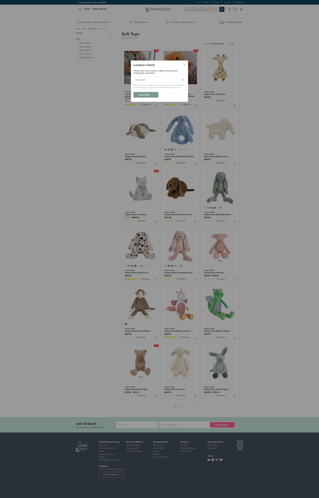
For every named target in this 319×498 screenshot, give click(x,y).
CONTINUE (144, 94)
